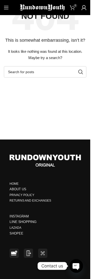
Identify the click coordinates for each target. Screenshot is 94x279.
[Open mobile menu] (6, 8)
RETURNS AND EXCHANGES (30, 200)
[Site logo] (42, 7)
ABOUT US (18, 189)
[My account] (84, 8)
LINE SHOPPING (24, 222)
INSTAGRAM (19, 216)
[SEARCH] (80, 72)
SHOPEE (17, 233)
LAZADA (16, 227)
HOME (14, 183)
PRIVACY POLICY (22, 195)
